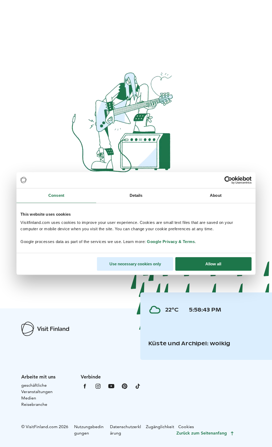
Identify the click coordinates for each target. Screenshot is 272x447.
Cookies (186, 426)
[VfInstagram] (98, 385)
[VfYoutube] (111, 385)
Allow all (213, 264)
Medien (28, 398)
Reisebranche (34, 404)
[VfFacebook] (85, 385)
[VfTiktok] (138, 385)
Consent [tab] (56, 195)
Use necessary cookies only (135, 264)
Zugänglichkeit (160, 426)
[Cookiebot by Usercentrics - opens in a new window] (228, 180)
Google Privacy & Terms (171, 241)
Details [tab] (136, 195)
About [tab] (216, 195)
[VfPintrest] (125, 385)
